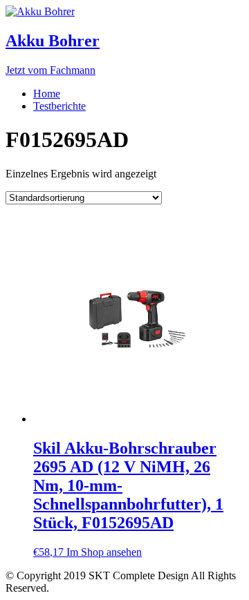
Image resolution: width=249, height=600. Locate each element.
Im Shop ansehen (104, 552)
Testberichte (59, 106)
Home (46, 93)
